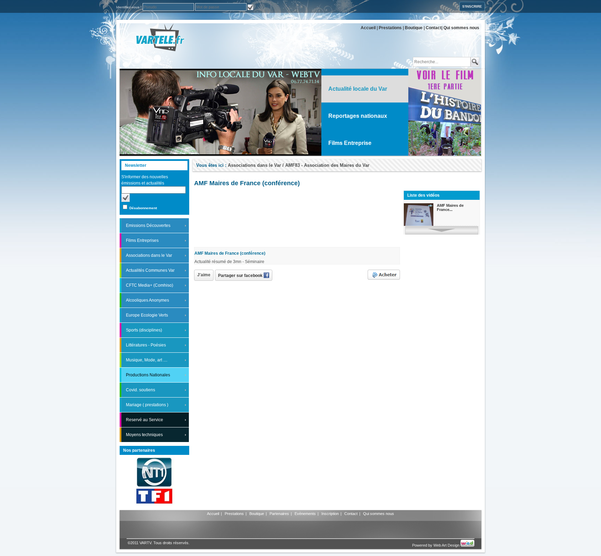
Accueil (368, 27)
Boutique (414, 27)
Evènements (305, 514)
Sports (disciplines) (144, 330)
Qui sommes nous (461, 27)
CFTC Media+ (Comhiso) (149, 285)
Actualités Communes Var (150, 270)
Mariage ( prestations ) (147, 404)
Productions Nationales (148, 375)
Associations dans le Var (149, 255)
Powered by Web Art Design (436, 545)
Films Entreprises (142, 240)
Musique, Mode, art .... (146, 360)
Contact (433, 27)
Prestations (390, 27)
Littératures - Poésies (146, 345)
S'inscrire (472, 6)
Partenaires (279, 514)
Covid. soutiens (140, 389)
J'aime (203, 274)
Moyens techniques (144, 434)
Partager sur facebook (241, 275)
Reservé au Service (144, 419)
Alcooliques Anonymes (147, 300)
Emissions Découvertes (148, 225)
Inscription (330, 514)
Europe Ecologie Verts (147, 315)
